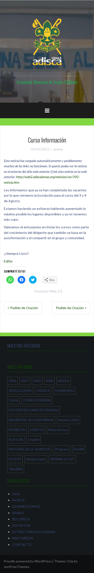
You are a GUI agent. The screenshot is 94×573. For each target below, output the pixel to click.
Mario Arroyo (58, 430)
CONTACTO (22, 544)
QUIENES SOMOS (26, 506)
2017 (25, 381)
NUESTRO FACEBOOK (23, 346)
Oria (70, 561)
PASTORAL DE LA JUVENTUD (30, 449)
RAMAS (18, 513)
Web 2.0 (56, 291)
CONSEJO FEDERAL (37, 400)
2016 (12, 381)
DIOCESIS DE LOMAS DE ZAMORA (33, 410)
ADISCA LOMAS (20, 390)
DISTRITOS (21, 525)
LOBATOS (37, 430)
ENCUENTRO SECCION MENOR (31, 420)
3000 (49, 381)
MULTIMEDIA (22, 538)
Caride (13, 400)
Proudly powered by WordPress (28, 561)
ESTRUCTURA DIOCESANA (33, 532)
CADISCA (43, 390)
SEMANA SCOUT (62, 459)
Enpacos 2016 (68, 420)
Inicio (16, 494)
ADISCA (63, 381)
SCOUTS (15, 459)
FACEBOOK (17, 430)
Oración (33, 440)
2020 (37, 381)
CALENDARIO (64, 390)
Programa (62, 449)
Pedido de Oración (24, 308)
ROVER (79, 449)
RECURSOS (21, 519)
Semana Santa (36, 459)
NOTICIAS (16, 440)
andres (58, 149)
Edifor (8, 261)
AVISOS (18, 500)
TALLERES (16, 469)
